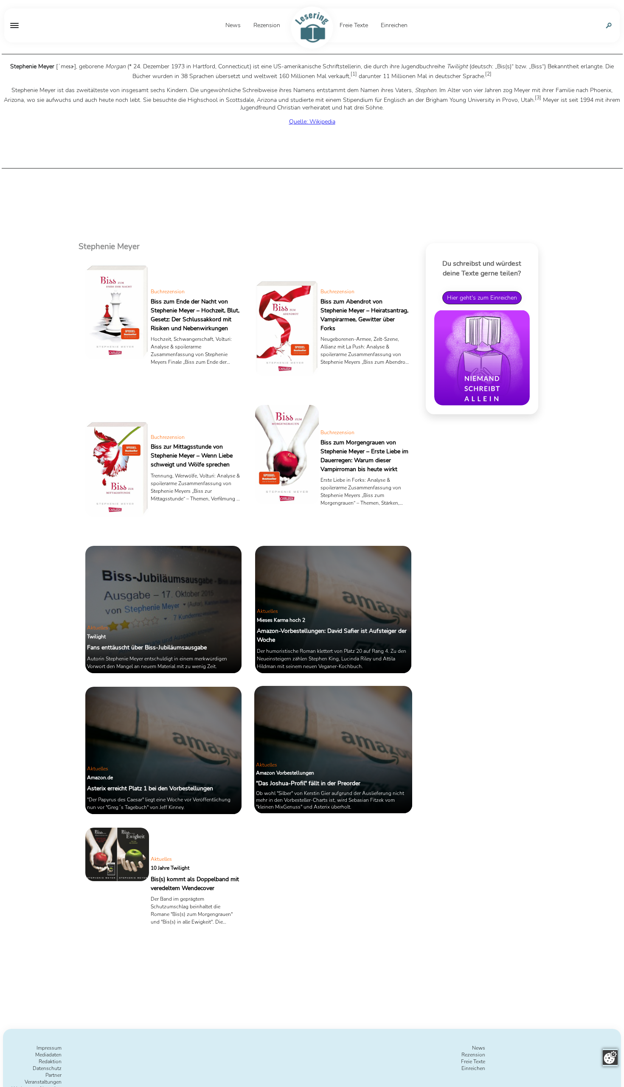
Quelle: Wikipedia (312, 122)
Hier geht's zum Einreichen (482, 297)
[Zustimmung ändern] (610, 1057)
